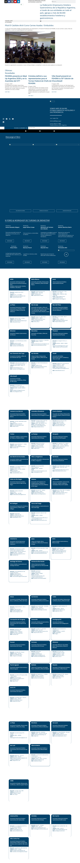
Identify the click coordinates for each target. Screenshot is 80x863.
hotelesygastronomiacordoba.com (41, 829)
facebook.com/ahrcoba (59, 425)
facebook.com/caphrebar (39, 678)
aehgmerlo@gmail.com (39, 759)
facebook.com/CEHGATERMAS (40, 578)
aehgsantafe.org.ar (16, 701)
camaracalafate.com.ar (60, 493)
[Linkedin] (18, 1)
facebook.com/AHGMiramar (18, 345)
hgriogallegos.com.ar (16, 517)
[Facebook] (9, 1)
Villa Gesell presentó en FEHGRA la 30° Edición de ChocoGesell (62, 78)
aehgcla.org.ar (15, 426)
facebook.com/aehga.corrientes (40, 609)
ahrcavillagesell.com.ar (17, 391)
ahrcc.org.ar (15, 794)
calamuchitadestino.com (17, 830)
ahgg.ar (56, 633)
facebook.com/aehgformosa (39, 656)
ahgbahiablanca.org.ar (38, 295)
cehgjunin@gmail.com (60, 296)
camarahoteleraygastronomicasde (19, 576)
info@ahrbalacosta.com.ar (39, 319)
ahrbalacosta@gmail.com (36, 320)
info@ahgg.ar (58, 632)
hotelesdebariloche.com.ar (60, 470)
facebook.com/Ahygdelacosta (18, 369)
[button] (40, 21)
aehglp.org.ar (36, 448)
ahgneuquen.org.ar (59, 448)
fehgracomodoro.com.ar (39, 426)
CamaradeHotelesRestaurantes (40, 553)
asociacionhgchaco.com (17, 611)
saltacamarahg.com (59, 553)
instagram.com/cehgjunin (60, 299)
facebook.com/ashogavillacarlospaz (19, 851)
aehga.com (36, 735)
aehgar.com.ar (58, 678)
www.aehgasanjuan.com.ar (61, 735)
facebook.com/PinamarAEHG (61, 347)
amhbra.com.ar (58, 656)
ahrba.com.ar (36, 321)
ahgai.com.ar (15, 681)
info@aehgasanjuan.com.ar (61, 734)
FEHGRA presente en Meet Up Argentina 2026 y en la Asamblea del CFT (16, 78)
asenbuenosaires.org (16, 297)
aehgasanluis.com (16, 760)
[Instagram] (6, 1)
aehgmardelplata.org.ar (60, 321)
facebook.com (15, 447)
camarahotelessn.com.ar (39, 367)
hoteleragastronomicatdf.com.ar (40, 520)
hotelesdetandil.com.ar (60, 370)
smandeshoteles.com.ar (17, 472)
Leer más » (7, 91)
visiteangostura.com (38, 472)
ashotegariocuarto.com (60, 830)
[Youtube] (15, 1)
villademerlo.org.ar (38, 761)
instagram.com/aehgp (17, 655)
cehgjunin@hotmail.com (58, 297)
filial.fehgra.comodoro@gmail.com (38, 425)
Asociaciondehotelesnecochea (40, 345)
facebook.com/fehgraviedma (40, 493)
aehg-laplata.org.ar (16, 321)
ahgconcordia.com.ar (38, 632)
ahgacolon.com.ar (58, 611)
